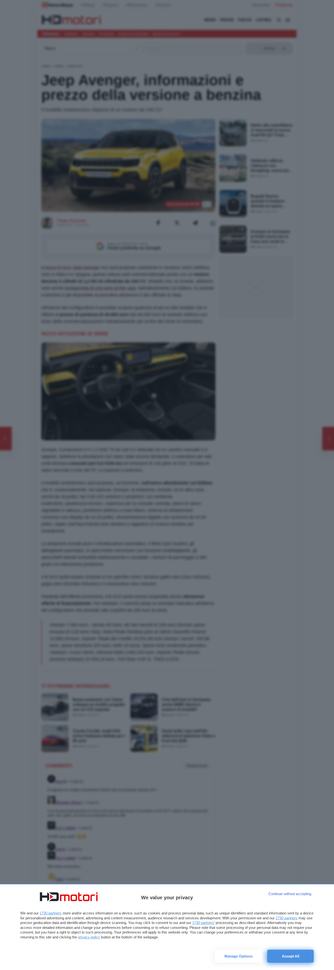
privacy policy (89, 937)
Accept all (290, 956)
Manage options (238, 956)
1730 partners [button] (51, 913)
